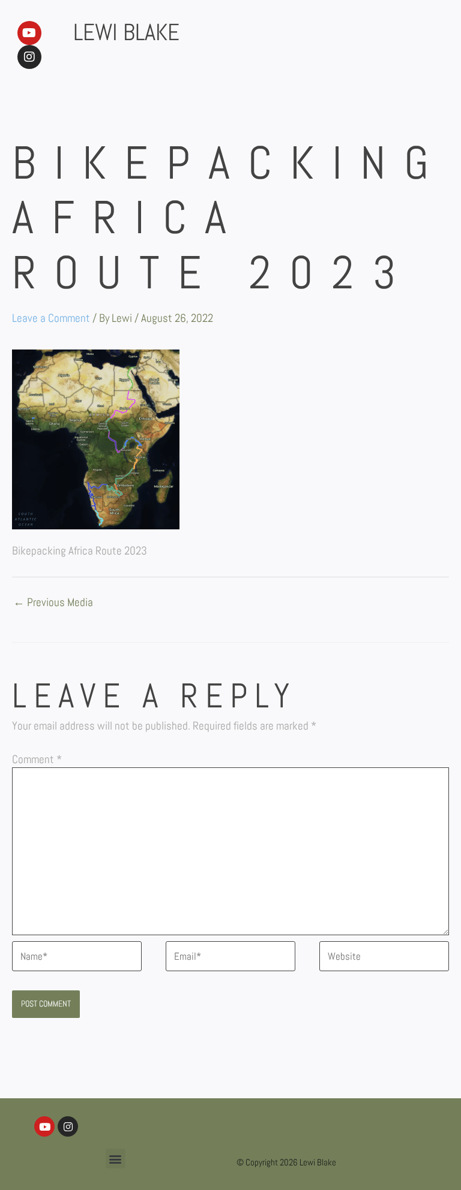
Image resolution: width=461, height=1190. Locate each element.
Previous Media (53, 603)
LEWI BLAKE (126, 32)
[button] (115, 1158)
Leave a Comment (51, 318)
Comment (37, 759)
